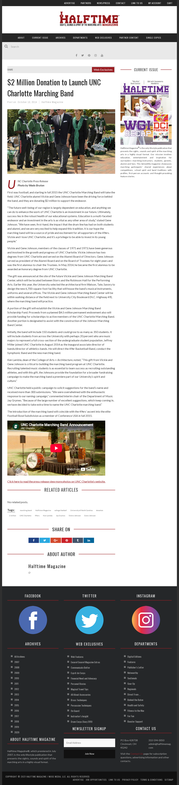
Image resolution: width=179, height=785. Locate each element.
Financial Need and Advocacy (83, 678)
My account (154, 3)
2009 (16, 673)
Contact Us (136, 753)
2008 (16, 667)
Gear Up (131, 683)
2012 (16, 689)
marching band (26, 510)
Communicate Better (80, 667)
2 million (12, 515)
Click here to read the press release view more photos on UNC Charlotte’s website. (56, 481)
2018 (16, 721)
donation (99, 510)
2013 (16, 694)
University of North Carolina (81, 510)
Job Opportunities (96, 779)
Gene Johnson (90, 515)
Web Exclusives (103, 37)
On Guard (75, 711)
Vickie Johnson (75, 515)
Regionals (131, 689)
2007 (16, 662)
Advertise (69, 3)
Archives (61, 37)
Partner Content (129, 37)
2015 (16, 705)
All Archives (19, 656)
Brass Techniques (79, 700)
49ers (37, 515)
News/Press (103, 3)
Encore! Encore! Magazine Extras (85, 662)
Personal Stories (78, 684)
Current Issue (40, 37)
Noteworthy (132, 673)
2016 (16, 710)
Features (131, 662)
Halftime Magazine (52, 102)
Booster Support (135, 721)
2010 (16, 678)
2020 (16, 732)
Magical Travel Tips (79, 689)
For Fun (130, 716)
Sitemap (169, 779)
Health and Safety (135, 705)
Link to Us (137, 3)
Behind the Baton (135, 700)
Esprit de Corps (78, 673)
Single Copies (153, 37)
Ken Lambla (47, 515)
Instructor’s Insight (79, 716)
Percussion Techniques (81, 705)
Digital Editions (134, 656)
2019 (16, 727)
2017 (16, 716)
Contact (121, 3)
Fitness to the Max (135, 710)
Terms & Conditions (151, 779)
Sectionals (132, 678)
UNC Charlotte (25, 515)
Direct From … (133, 694)
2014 (16, 700)
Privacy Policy (130, 779)
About (21, 37)
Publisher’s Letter (135, 667)
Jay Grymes (60, 515)
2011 (16, 683)
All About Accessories (81, 694)
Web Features (77, 656)
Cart (170, 3)
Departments (80, 37)
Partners (86, 3)
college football (61, 510)
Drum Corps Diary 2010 (81, 721)
